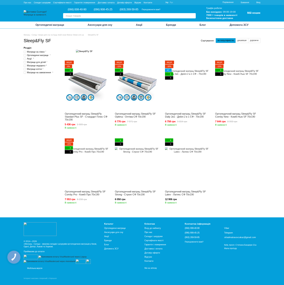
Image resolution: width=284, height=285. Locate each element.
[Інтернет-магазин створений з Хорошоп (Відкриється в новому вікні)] (40, 281)
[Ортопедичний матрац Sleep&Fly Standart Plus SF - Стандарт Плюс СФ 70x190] (87, 85)
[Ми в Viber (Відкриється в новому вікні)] (156, 2)
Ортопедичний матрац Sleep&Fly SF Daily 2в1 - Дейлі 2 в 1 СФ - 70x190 (185, 115)
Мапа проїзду (230, 248)
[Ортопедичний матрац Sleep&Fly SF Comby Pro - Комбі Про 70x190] (87, 163)
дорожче (254, 40)
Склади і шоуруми (42, 2)
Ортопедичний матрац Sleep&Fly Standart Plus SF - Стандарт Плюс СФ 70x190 (86, 116)
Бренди (171, 24)
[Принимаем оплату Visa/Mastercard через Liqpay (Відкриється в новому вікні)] (62, 257)
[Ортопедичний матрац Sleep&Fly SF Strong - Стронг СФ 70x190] (137, 163)
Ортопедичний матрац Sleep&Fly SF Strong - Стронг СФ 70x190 (135, 193)
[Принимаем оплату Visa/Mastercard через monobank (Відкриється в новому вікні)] (49, 261)
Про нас (27, 2)
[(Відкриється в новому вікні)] (81, 261)
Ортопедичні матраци (50, 24)
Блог (203, 24)
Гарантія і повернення (84, 2)
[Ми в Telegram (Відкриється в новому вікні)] (160, 2)
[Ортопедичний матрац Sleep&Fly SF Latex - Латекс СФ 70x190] (187, 163)
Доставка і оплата (106, 2)
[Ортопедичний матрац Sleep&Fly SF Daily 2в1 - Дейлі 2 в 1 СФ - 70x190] (187, 85)
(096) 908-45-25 (103, 9)
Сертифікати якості (62, 2)
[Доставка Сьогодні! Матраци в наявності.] (40, 229)
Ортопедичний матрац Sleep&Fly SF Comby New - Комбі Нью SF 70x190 (235, 115)
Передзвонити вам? (151, 9)
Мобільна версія (34, 268)
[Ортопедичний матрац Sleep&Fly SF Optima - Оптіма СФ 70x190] (137, 85)
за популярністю (225, 40)
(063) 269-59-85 (129, 9)
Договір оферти (124, 2)
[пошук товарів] (193, 15)
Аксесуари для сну (100, 24)
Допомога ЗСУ (239, 24)
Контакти (148, 2)
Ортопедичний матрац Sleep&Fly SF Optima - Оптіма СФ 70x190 (135, 115)
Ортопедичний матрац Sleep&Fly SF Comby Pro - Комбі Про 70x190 (85, 193)
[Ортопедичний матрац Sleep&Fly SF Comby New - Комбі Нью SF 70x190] (237, 85)
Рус (171, 2)
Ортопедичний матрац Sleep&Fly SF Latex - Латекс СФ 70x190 (185, 193)
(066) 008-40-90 (77, 9)
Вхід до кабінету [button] (152, 228)
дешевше (242, 40)
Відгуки (137, 2)
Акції (139, 24)
